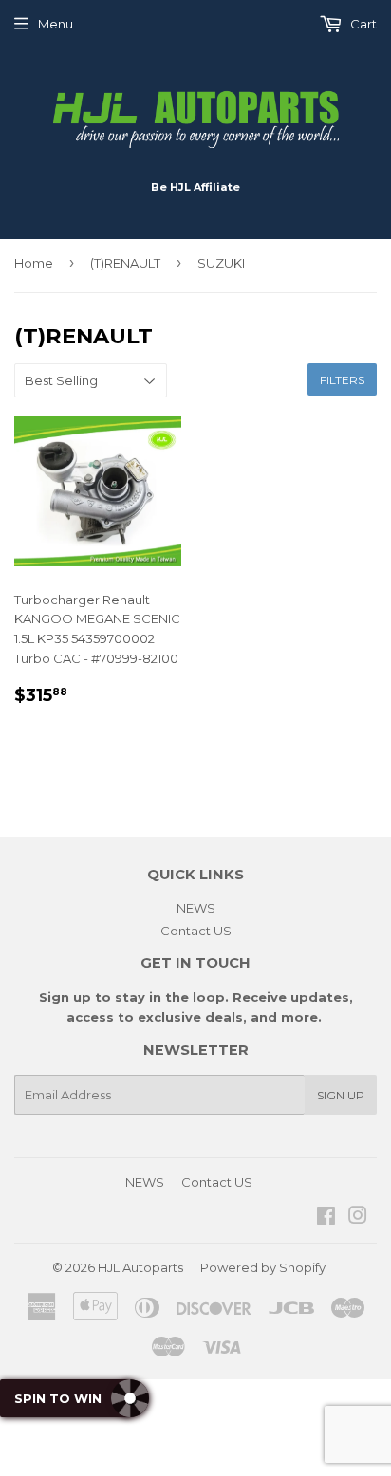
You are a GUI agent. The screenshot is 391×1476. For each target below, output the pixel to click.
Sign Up (340, 1095)
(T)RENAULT (125, 262)
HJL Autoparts (140, 1267)
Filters (342, 380)
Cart (362, 23)
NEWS (196, 907)
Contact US (196, 930)
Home (33, 262)
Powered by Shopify (263, 1267)
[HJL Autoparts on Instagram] (357, 1218)
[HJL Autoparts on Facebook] (326, 1218)
